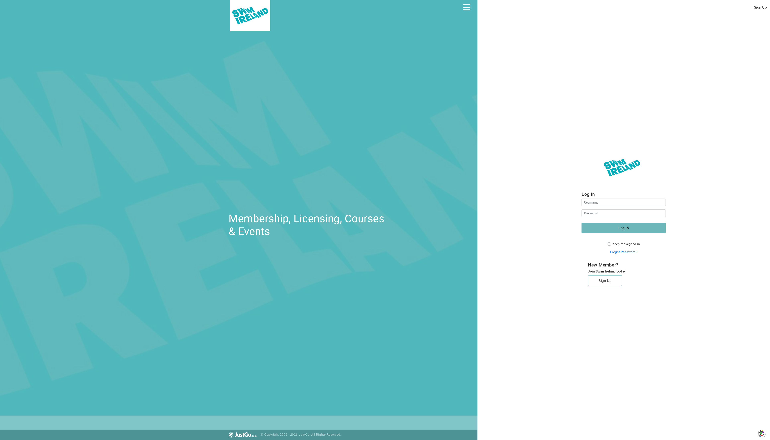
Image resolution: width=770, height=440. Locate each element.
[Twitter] (241, 422)
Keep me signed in (626, 244)
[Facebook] (232, 422)
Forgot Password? (623, 252)
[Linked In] (250, 422)
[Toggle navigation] (467, 7)
